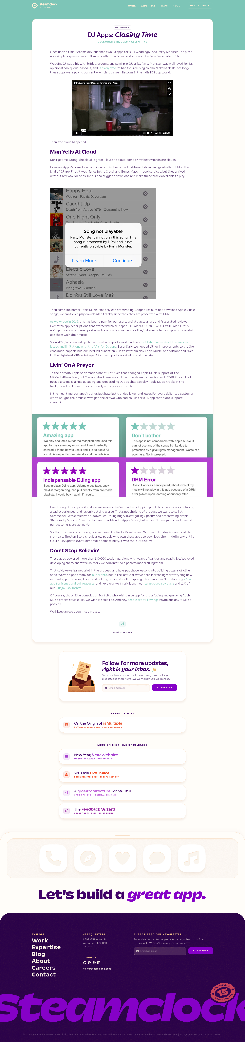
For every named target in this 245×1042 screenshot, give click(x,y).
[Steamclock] (99, 962)
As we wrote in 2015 (64, 321)
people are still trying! (142, 599)
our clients (99, 574)
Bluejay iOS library (68, 588)
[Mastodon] (89, 962)
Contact (44, 975)
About (177, 6)
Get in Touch (200, 6)
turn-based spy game (159, 583)
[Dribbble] (94, 962)
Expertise (148, 6)
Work (131, 6)
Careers (44, 968)
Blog (164, 6)
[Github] (85, 962)
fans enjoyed (107, 68)
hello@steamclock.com (97, 969)
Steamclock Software (39, 5)
